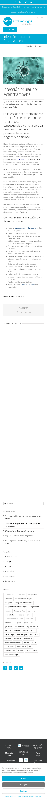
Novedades (9, 571)
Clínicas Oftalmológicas (24, 599)
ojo (31, 635)
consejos (8, 611)
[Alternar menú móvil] (42, 18)
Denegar (23, 785)
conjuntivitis (34, 607)
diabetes (20, 615)
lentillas (33, 104)
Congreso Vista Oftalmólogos (16, 607)
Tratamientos (10, 651)
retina (26, 643)
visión (28, 651)
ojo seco (8, 639)
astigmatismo (33, 595)
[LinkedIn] (21, 668)
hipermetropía (32, 627)
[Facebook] (5, 668)
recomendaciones (28, 284)
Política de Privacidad (38, 761)
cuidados (31, 611)
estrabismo (30, 619)
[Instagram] (10, 668)
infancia (8, 631)
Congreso (8, 603)
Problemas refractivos (13, 643)
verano (20, 651)
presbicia (17, 639)
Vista (15, 107)
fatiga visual (9, 623)
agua (5, 104)
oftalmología (9, 635)
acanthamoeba (36, 101)
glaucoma (8, 627)
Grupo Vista (19, 627)
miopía (25, 631)
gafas (19, 623)
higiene (12, 104)
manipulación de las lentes (25, 228)
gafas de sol (28, 623)
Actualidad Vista (11, 556)
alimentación (10, 595)
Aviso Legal (38, 754)
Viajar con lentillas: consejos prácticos (19, 536)
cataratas (8, 599)
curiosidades (9, 615)
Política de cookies (10, 796)
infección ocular (22, 104)
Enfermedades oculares (14, 619)
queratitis (7, 107)
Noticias (8, 566)
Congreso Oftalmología (23, 603)
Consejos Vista (19, 611)
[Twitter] (16, 668)
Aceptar (23, 778)
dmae (29, 615)
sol (30, 647)
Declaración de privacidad (25, 796)
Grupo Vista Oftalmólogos (13, 296)
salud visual (21, 647)
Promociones (10, 576)
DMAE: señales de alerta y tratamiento (20, 531)
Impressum (38, 796)
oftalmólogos (22, 635)
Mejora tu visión (9, 754)
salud (34, 643)
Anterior (29, 46)
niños (33, 631)
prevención (28, 639)
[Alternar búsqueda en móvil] (38, 18)
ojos (40, 104)
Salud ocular (9, 647)
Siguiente (38, 46)
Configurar (23, 791)
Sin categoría (10, 581)
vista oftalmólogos (11, 655)
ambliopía (21, 595)
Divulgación (9, 561)
